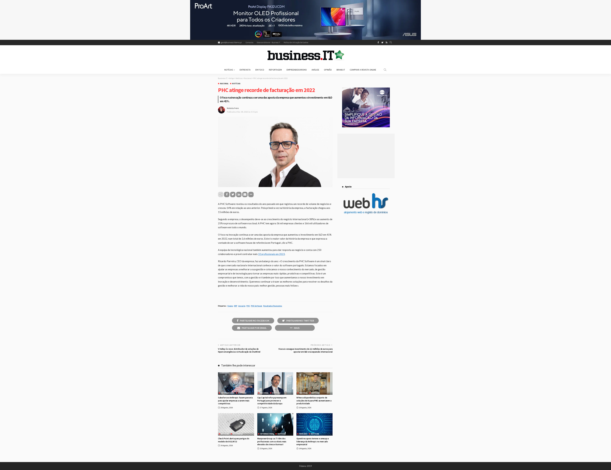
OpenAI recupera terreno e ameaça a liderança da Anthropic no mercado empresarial (312, 441)
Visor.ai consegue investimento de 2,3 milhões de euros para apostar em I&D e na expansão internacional (305, 350)
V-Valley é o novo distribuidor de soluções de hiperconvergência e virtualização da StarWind (239, 350)
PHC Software (256, 306)
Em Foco (259, 69)
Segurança (238, 434)
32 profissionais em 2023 (271, 254)
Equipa (230, 306)
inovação (241, 306)
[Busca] (391, 42)
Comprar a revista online (363, 69)
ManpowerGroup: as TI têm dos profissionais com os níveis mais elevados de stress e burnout (271, 441)
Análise (315, 69)
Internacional (228, 393)
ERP (235, 306)
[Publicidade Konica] (366, 107)
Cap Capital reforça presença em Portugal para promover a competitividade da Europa (271, 400)
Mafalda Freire (233, 108)
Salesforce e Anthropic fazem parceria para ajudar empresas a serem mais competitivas (235, 400)
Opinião (328, 69)
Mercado (303, 434)
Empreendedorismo (297, 69)
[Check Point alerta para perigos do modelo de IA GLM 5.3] (236, 424)
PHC (248, 306)
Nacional (224, 84)
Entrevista (245, 69)
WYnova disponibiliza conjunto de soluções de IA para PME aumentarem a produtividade (313, 400)
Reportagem (275, 69)
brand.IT (341, 69)
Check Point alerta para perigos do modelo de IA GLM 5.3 (233, 440)
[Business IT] (305, 55)
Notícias (228, 69)
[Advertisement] (366, 156)
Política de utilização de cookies (296, 42)
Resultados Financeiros (272, 306)
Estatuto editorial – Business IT (268, 42)
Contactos (249, 42)
